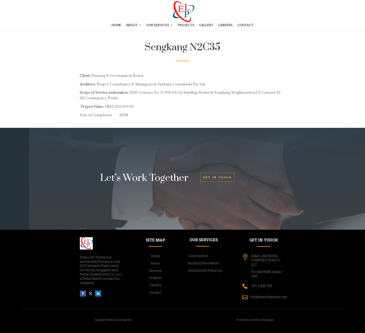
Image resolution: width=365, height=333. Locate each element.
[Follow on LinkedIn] (98, 294)
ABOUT (132, 25)
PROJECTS (186, 25)
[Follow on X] (90, 294)
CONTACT (245, 25)
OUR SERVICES (157, 25)
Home (116, 25)
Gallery (206, 25)
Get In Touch (217, 177)
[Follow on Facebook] (83, 294)
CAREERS (225, 25)
